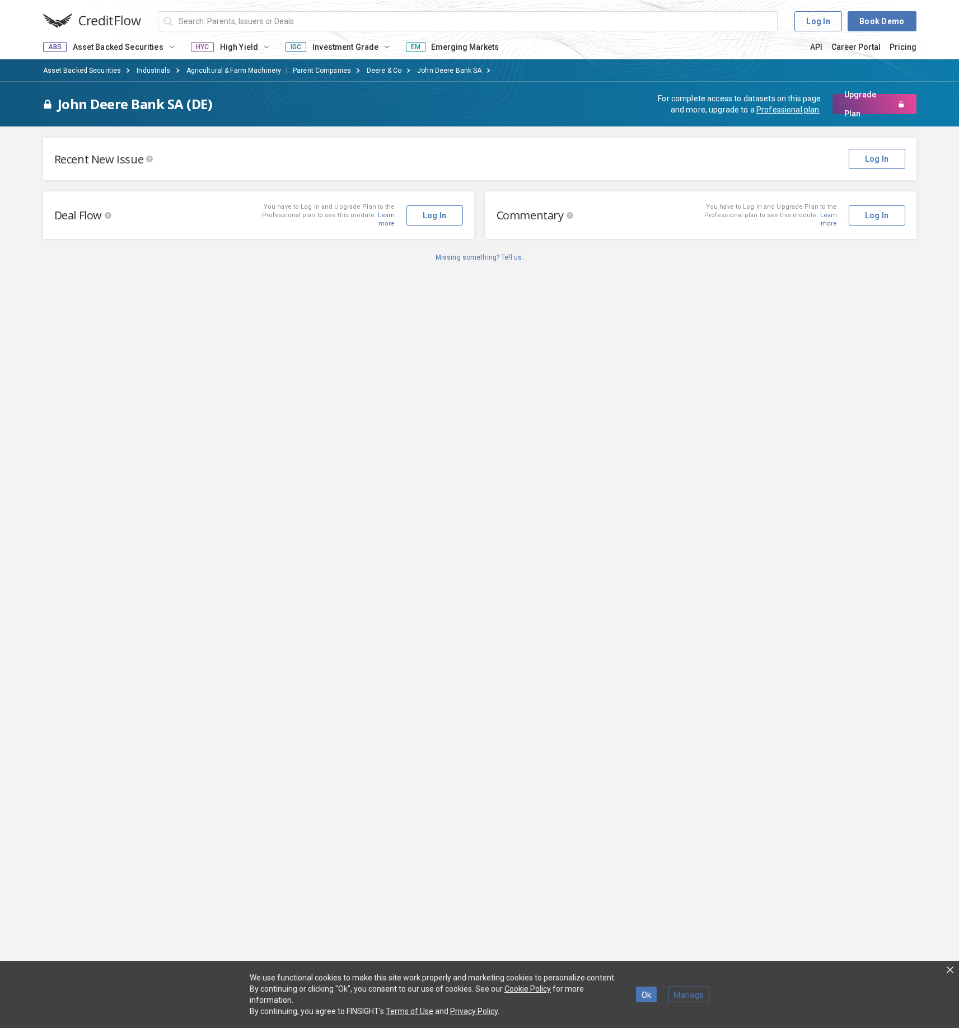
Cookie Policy (527, 988)
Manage (688, 995)
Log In (818, 21)
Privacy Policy (474, 1011)
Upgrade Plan (860, 104)
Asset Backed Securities (82, 70)
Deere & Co (384, 70)
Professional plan (787, 109)
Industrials (153, 70)
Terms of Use (409, 1011)
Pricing (903, 47)
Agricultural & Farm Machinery (233, 70)
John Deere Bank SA (449, 70)
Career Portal (856, 47)
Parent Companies (322, 70)
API (816, 47)
